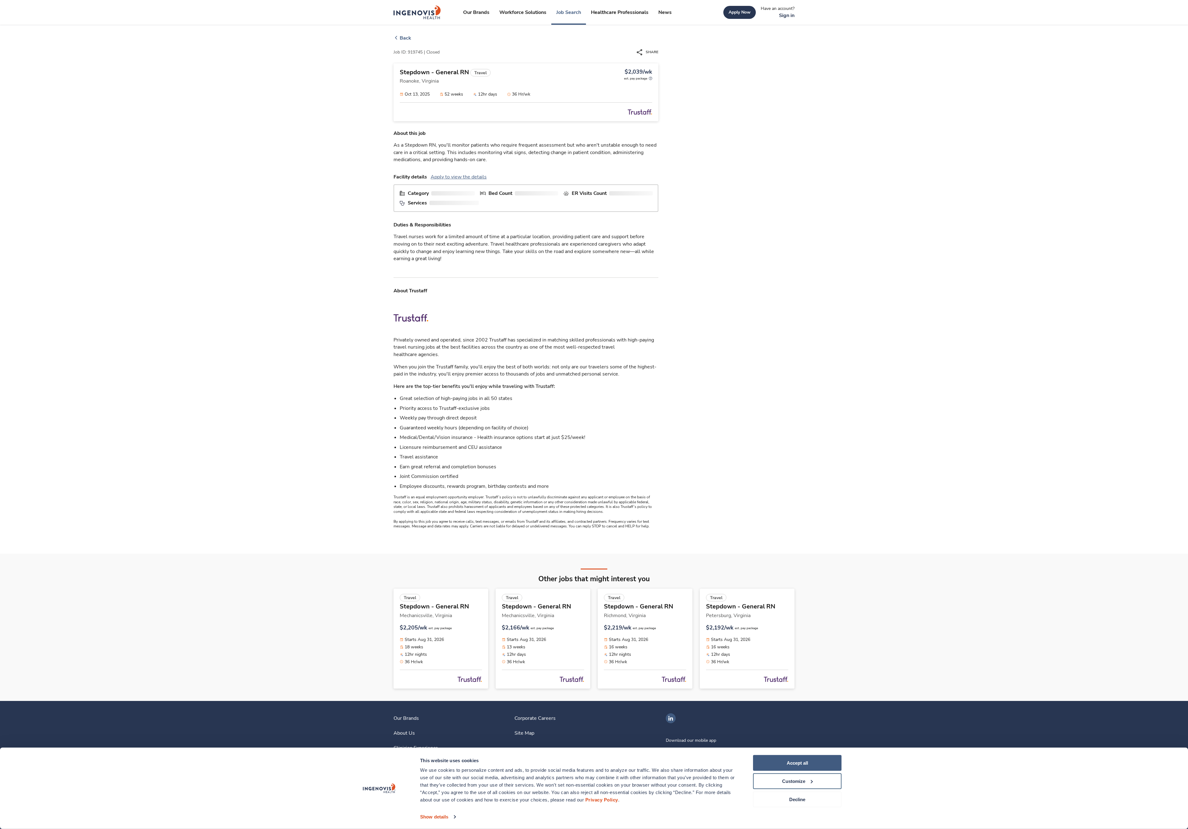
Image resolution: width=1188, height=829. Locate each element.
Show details (434, 816)
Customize (793, 781)
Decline (797, 799)
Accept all (797, 763)
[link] (417, 12)
